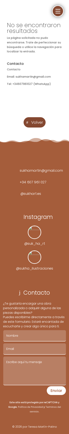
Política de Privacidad (30, 407)
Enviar (56, 390)
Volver (37, 122)
